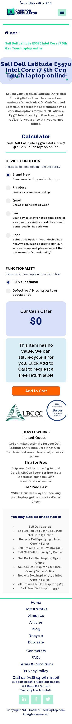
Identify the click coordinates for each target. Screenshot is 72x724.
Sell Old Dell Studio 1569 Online (40, 552)
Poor (38, 243)
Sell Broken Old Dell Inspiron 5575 (40, 584)
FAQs (36, 657)
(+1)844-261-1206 (37, 3)
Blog (36, 629)
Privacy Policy (36, 671)
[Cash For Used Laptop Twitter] (48, 699)
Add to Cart (36, 391)
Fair (38, 219)
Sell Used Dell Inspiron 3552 (40, 588)
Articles (36, 622)
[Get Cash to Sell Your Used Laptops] (22, 10)
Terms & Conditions (36, 664)
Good (30, 202)
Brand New (35, 177)
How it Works (36, 609)
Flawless (31, 189)
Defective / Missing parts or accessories (34, 293)
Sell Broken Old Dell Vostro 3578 (39, 548)
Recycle (36, 636)
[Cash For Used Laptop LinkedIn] (24, 699)
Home (13, 33)
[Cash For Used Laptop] (25, 420)
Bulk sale (36, 642)
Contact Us (36, 651)
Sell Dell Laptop (40, 526)
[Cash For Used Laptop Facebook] (36, 699)
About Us (36, 616)
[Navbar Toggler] (62, 12)
